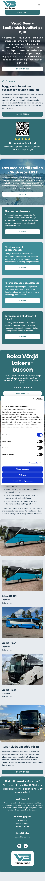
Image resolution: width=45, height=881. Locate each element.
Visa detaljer (34, 463)
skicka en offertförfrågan (16, 788)
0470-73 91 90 (29, 785)
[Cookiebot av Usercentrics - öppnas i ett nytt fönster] (33, 398)
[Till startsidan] (22, 858)
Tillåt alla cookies (22, 469)
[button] (28, 5)
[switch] (40, 441)
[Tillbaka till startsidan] (9, 5)
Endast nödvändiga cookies (22, 481)
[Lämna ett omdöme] (22, 129)
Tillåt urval (22, 475)
